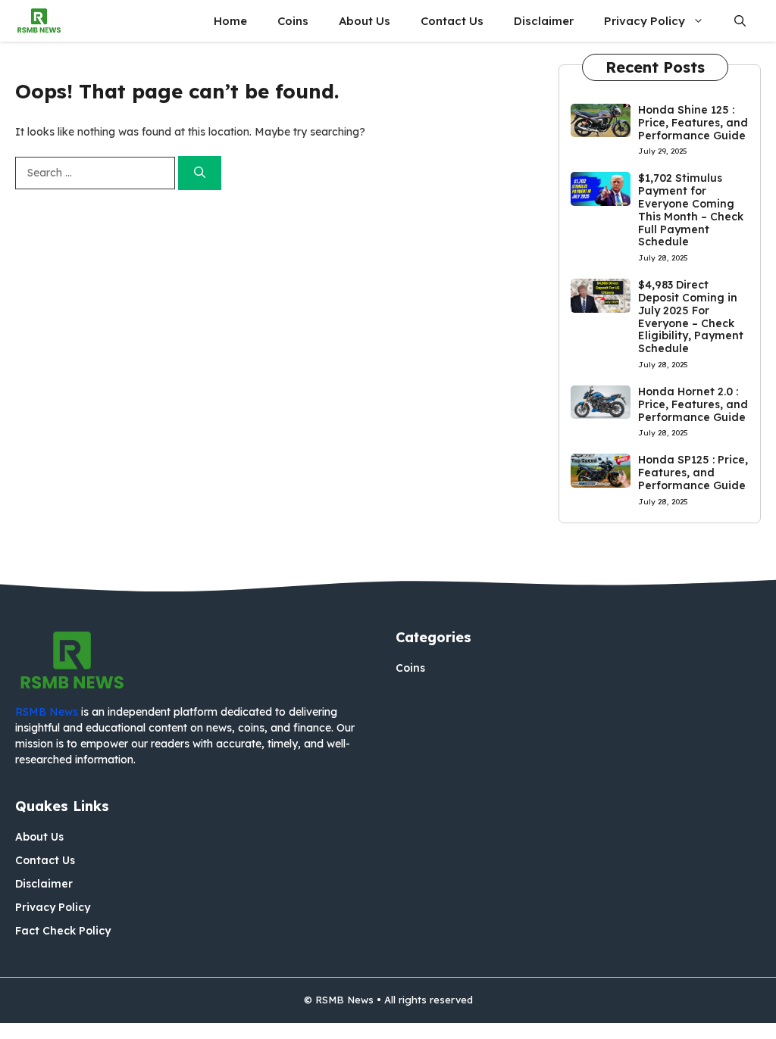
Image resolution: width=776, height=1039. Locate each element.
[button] (740, 21)
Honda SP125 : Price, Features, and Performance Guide (693, 472)
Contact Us (452, 21)
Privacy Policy (644, 21)
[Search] (199, 173)
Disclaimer (544, 21)
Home (230, 21)
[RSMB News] (39, 21)
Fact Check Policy (63, 931)
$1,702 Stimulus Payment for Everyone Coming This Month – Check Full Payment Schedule (690, 209)
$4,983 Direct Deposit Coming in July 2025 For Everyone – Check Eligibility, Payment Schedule (690, 316)
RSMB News (46, 712)
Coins (292, 21)
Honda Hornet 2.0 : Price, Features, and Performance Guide (693, 404)
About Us (364, 21)
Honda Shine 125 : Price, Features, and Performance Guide (693, 122)
